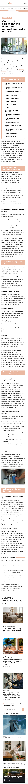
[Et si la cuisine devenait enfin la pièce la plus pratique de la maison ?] (14, 752)
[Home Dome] (10, 3)
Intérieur (5, 625)
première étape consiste (11, 141)
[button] (23, 703)
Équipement (6, 762)
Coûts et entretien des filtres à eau (13, 126)
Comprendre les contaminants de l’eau (13, 84)
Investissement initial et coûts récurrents (14, 130)
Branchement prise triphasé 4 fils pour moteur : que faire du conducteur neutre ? (11, 695)
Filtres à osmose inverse (12, 98)
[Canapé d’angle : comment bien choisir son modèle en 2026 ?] (13, 615)
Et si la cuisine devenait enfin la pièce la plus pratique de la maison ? (14, 764)
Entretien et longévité (11, 133)
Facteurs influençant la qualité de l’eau (14, 88)
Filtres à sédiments (11, 101)
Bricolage (6, 690)
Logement (7, 17)
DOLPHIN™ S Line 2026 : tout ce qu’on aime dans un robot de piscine (14, 738)
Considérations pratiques (12, 122)
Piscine (5, 736)
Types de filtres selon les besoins (12, 119)
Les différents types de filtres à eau (13, 92)
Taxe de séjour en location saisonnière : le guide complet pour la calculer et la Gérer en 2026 (12, 661)
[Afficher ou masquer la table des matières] (22, 79)
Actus (4, 656)
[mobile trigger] (2, 3)
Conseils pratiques (11, 136)
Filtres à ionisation (11, 104)
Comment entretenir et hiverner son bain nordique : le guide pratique (13, 778)
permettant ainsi (6, 149)
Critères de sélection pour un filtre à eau (12, 111)
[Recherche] (22, 3)
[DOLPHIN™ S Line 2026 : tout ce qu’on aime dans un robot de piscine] (14, 726)
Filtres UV (8, 107)
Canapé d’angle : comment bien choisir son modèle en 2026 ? (12, 628)
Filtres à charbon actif (11, 95)
